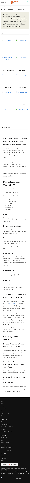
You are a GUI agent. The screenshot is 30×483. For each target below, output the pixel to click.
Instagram (3, 458)
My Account (4, 437)
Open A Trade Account (6, 431)
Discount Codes (5, 413)
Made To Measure (5, 424)
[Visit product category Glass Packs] (8, 97)
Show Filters (7, 33)
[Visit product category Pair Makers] (8, 115)
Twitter (2, 460)
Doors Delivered (13, 303)
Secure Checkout (5, 442)
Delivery (3, 421)
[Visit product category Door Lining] (8, 80)
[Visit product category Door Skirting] (22, 80)
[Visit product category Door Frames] (22, 46)
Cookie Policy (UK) (6, 450)
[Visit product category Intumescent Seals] (22, 97)
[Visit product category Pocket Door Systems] (22, 115)
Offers (2, 415)
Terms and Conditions (6, 447)
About (2, 406)
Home (2, 6)
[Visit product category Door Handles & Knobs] (8, 63)
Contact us (3, 408)
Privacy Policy (4, 445)
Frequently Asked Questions (8, 426)
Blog (2, 411)
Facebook (3, 456)
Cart (2, 440)
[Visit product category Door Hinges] (22, 63)
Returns (3, 429)
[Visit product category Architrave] (8, 46)
